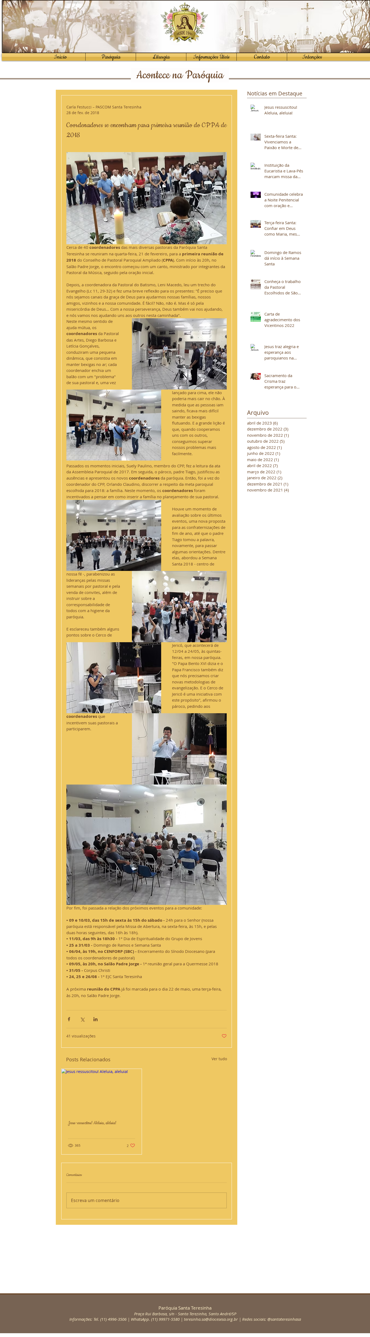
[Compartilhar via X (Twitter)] (82, 1019)
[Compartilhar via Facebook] (69, 1019)
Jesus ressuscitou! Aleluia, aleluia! (92, 1123)
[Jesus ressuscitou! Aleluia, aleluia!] (101, 1091)
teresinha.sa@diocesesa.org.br (211, 1319)
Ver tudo (219, 1058)
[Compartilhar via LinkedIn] (95, 1019)
